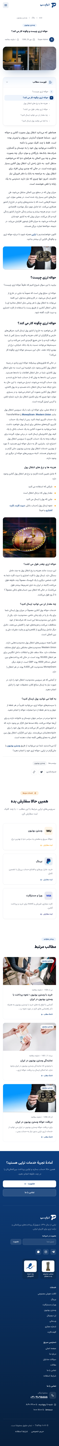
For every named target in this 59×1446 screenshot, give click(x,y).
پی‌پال (53, 1299)
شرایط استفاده (50, 1376)
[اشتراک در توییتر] (42, 772)
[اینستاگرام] (46, 1252)
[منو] (6, 5)
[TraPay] (48, 5)
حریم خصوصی (37, 1431)
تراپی (34, 234)
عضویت (31, 1184)
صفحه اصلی (51, 1348)
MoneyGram (28, 415)
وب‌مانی (53, 1321)
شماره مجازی (50, 1326)
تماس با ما (29, 1192)
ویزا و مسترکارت (49, 1304)
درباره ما (52, 1354)
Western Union (43, 415)
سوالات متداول (49, 1359)
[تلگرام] (53, 1252)
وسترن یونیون (29, 25)
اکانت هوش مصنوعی (47, 1293)
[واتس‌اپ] (38, 1252)
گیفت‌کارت (51, 1332)
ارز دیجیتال (51, 1315)
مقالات (53, 1365)
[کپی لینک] (34, 772)
